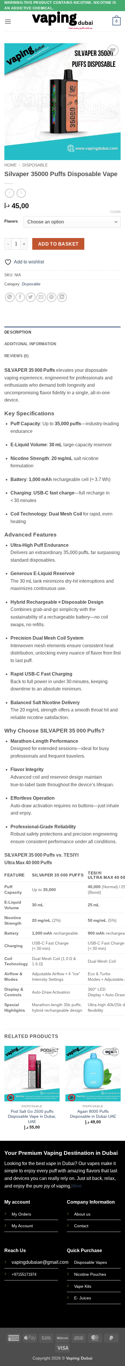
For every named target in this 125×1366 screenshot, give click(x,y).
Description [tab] (17, 332)
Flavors (11, 221)
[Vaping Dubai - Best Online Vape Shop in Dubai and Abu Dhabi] (62, 21)
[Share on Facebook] (20, 297)
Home (10, 165)
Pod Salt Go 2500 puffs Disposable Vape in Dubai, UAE (32, 1116)
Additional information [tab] (30, 344)
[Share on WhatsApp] (10, 297)
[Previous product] (21, 193)
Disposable (35, 165)
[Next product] (9, 193)
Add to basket (58, 244)
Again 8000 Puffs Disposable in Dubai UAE (93, 1114)
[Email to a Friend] (41, 297)
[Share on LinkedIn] (62, 297)
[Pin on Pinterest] (51, 297)
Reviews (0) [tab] (16, 356)
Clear (115, 212)
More (76, 1185)
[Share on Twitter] (30, 297)
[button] (7, 21)
